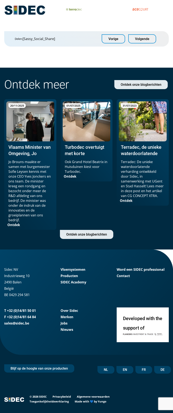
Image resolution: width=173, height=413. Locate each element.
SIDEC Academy (73, 282)
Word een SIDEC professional (141, 269)
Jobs (64, 323)
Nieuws (67, 329)
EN (125, 370)
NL (106, 370)
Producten (69, 276)
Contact (123, 276)
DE (163, 370)
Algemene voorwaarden (93, 396)
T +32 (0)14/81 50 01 (20, 310)
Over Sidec (69, 310)
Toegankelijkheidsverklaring (49, 401)
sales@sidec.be (16, 323)
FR (144, 370)
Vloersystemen (73, 269)
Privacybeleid (62, 396)
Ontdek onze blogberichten (141, 85)
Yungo (102, 401)
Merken (67, 317)
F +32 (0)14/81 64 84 (20, 317)
